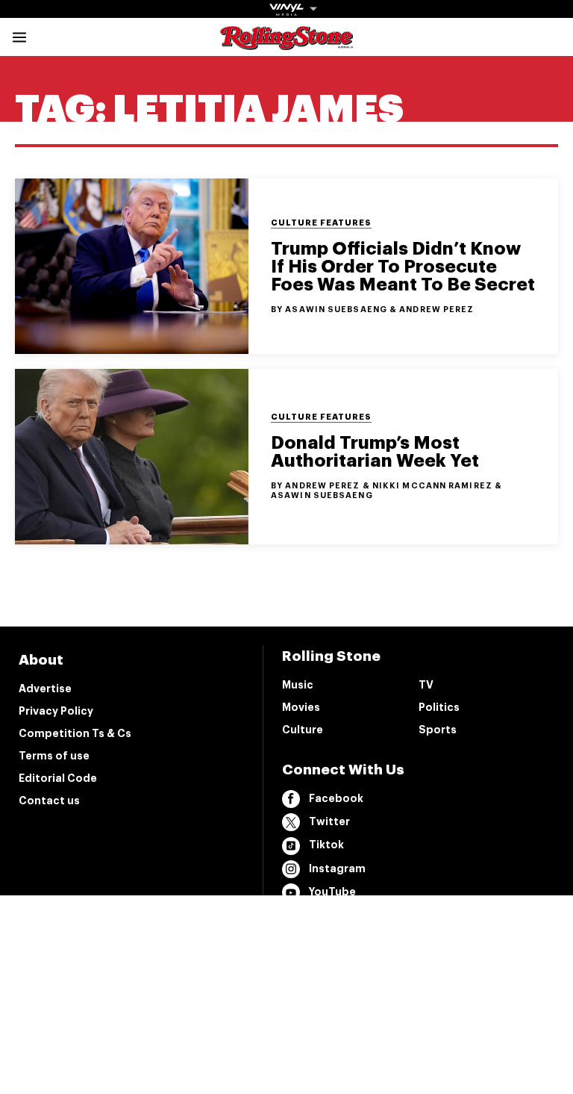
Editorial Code (58, 778)
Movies (301, 707)
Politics (439, 707)
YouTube (332, 891)
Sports (438, 729)
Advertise (45, 688)
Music (297, 685)
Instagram (337, 868)
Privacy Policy (56, 711)
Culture (302, 729)
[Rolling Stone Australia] (286, 43)
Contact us (49, 800)
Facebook (336, 798)
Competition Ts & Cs (75, 733)
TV (426, 685)
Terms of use (54, 755)
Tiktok (326, 844)
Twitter (329, 821)
